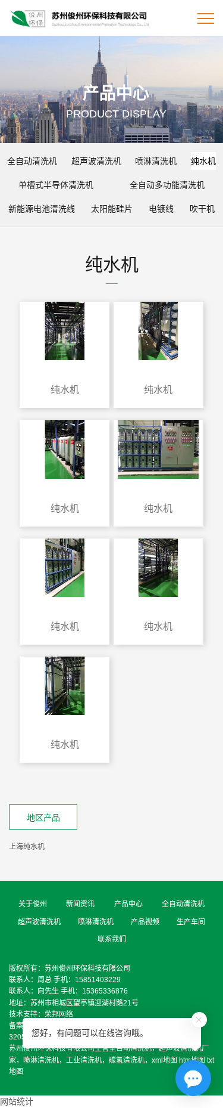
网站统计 (16, 1101)
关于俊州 (32, 904)
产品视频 (145, 922)
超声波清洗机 (96, 161)
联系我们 (112, 939)
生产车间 (191, 922)
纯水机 (203, 161)
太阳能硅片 (112, 208)
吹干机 (202, 208)
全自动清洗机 (32, 161)
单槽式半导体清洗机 (55, 185)
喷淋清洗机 (156, 161)
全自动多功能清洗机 (167, 185)
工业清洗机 (84, 1060)
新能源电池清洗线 (41, 208)
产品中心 (128, 904)
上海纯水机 (27, 847)
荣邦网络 (59, 1014)
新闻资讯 (80, 904)
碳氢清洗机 (127, 1060)
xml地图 (164, 1060)
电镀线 (161, 208)
